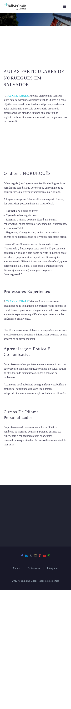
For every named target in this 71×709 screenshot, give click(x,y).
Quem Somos (18, 599)
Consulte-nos (19, 582)
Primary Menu (64, 6)
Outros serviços (22, 617)
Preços (13, 608)
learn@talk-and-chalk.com (30, 670)
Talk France (10, 281)
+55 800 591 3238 (27, 664)
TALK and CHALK (17, 95)
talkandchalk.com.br (29, 676)
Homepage (16, 591)
